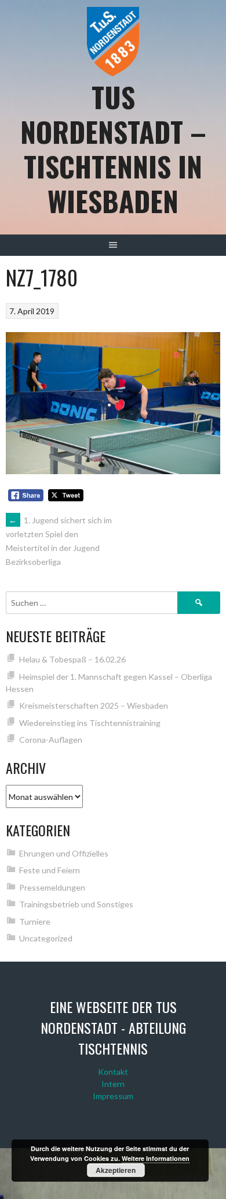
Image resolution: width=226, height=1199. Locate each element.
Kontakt (113, 1072)
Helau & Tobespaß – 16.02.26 (72, 659)
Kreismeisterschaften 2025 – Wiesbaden (93, 705)
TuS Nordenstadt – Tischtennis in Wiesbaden (113, 148)
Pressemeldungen (52, 887)
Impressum (113, 1096)
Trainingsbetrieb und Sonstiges (76, 904)
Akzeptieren (116, 1170)
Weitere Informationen (155, 1158)
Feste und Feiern (49, 870)
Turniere (34, 921)
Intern (113, 1084)
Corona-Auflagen (50, 739)
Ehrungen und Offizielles (63, 853)
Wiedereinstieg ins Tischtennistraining (90, 723)
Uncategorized (45, 938)
